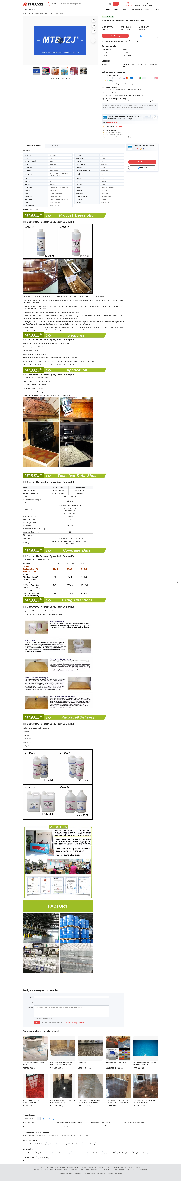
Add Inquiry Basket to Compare (60, 79)
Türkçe (127, 1169)
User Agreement (101, 1173)
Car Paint (52, 1144)
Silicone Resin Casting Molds (98, 1126)
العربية (100, 1169)
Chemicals (30, 13)
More (24, 1161)
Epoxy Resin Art (110, 1153)
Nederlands (94, 1169)
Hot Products (44, 1167)
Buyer (115, 10)
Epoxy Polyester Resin (139, 1153)
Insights (138, 1167)
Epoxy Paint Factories (78, 1153)
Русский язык (73, 1169)
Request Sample (134, 41)
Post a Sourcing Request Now (75, 1023)
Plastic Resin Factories (61, 1153)
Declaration (110, 1173)
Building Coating (49, 13)
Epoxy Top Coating (28, 1126)
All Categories (29, 10)
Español (52, 1169)
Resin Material (28, 1153)
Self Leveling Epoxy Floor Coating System (69, 1122)
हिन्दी (116, 1169)
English (46, 1169)
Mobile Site (131, 1167)
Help (124, 10)
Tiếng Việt (133, 1169)
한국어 (105, 1169)
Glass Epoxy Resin (124, 1153)
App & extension (135, 10)
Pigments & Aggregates (63, 1126)
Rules (157, 10)
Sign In (105, 137)
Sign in (156, 5)
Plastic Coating (41, 1144)
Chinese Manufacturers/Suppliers (68, 1167)
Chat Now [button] (146, 36)
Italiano (81, 1169)
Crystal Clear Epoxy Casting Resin (134, 1122)
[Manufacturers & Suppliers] (33, 4)
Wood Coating (59, 13)
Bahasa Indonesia (142, 1169)
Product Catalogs (49, 1119)
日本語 (111, 1169)
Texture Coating (90, 1144)
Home (24, 13)
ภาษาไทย (121, 1169)
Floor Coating (63, 1144)
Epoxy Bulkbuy (43, 1157)
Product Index (123, 1167)
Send (36, 1023)
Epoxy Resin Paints (29, 1157)
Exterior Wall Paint (76, 1144)
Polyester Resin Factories (43, 1153)
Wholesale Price (93, 1167)
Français (66, 1169)
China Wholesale (83, 1167)
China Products (54, 1167)
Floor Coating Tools (28, 1122)
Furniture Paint (28, 1144)
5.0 (135, 149)
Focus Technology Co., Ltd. (78, 1173)
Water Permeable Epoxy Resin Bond (100, 1122)
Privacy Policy (118, 1173)
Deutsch (87, 1169)
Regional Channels (113, 1167)
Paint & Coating (39, 13)
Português (59, 1169)
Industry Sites (102, 1167)
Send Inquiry (115, 36)
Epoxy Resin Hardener (95, 1153)
